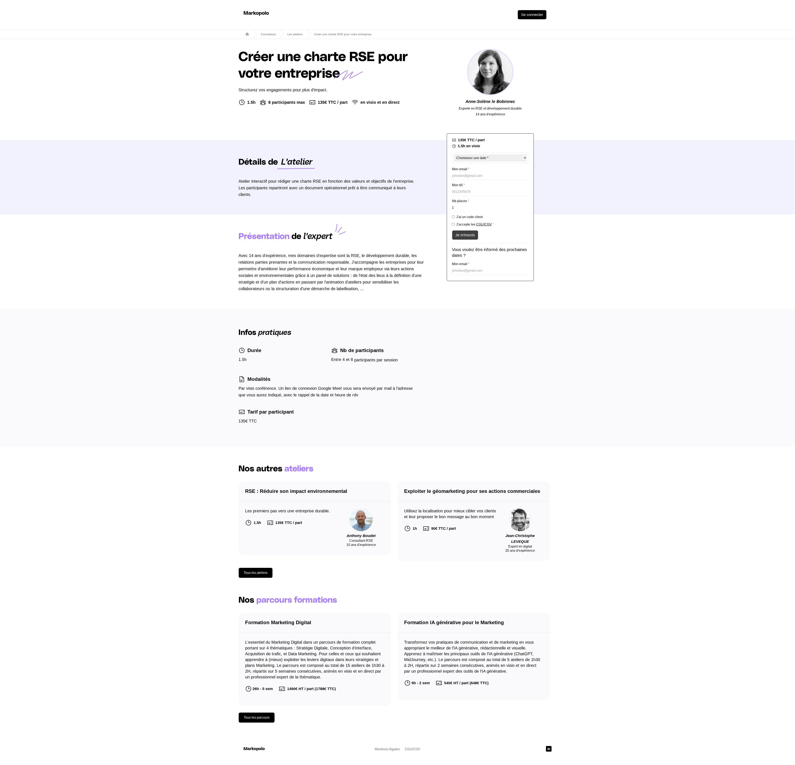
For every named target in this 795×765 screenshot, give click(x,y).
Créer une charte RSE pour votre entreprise (342, 34)
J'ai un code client (469, 217)
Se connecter (532, 15)
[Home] (247, 34)
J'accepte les (475, 224)
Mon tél (458, 185)
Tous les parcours (257, 717)
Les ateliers (294, 34)
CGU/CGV (484, 224)
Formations (268, 34)
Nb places (460, 201)
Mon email (460, 169)
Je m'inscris (465, 235)
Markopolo (256, 13)
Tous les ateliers (255, 572)
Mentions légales (387, 749)
